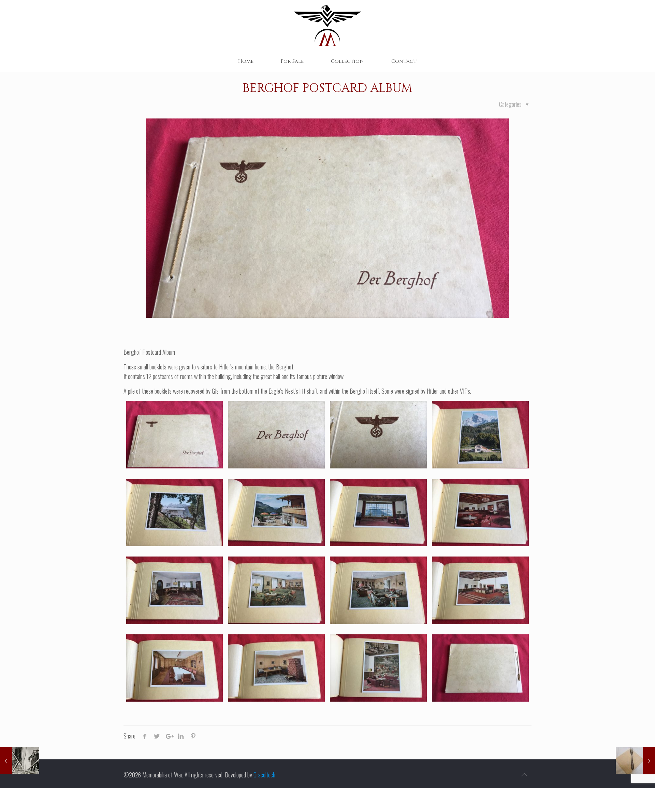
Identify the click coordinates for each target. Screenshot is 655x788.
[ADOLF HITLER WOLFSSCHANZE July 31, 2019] (19, 760)
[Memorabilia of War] (327, 25)
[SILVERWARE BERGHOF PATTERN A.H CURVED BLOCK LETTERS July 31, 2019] (635, 760)
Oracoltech (264, 774)
